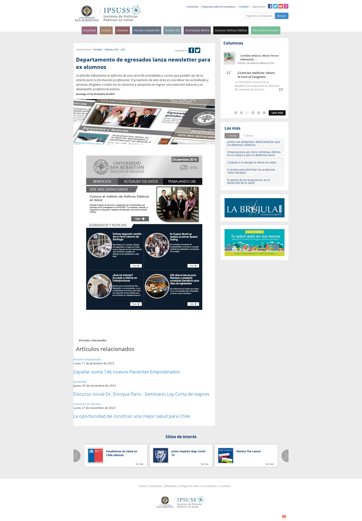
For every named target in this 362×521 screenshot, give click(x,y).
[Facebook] (191, 50)
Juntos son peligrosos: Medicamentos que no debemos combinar (253, 143)
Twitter (275, 6)
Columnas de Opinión (87, 404)
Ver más (139, 464)
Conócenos (192, 6)
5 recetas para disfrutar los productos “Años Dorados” (251, 171)
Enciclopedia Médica (197, 30)
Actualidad (89, 30)
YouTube (280, 6)
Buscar (281, 16)
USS (123, 49)
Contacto (244, 6)
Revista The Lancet (248, 451)
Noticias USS (172, 30)
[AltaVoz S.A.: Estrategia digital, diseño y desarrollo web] (284, 516)
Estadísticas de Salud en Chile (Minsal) (121, 453)
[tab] (232, 135)
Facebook (270, 6)
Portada (97, 49)
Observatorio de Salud (265, 30)
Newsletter (171, 486)
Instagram (286, 6)
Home (142, 486)
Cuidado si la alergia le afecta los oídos (251, 162)
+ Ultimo (248, 135)
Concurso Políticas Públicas (231, 30)
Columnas (122, 30)
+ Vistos (232, 135)
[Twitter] (197, 50)
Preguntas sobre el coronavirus (218, 6)
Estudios (106, 30)
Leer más (277, 112)
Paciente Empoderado (147, 30)
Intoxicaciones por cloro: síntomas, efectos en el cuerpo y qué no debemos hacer (254, 153)
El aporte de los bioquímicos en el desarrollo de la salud (248, 181)
